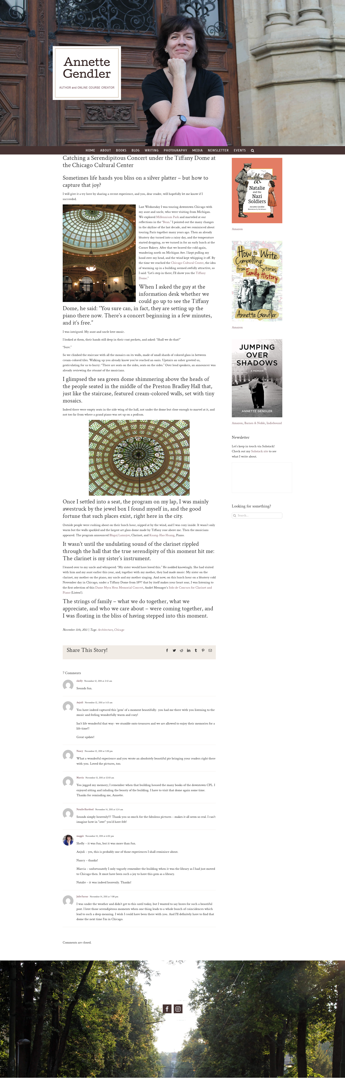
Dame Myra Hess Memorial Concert (119, 587)
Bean (166, 222)
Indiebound (274, 423)
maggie (80, 836)
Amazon (237, 229)
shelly (79, 680)
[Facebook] (167, 1008)
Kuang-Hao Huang (161, 535)
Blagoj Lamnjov (119, 535)
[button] (252, 150)
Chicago (119, 630)
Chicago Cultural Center (187, 263)
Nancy (79, 751)
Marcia (80, 777)
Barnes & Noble (254, 423)
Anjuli (79, 702)
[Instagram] (178, 1008)
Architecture (105, 630)
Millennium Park (167, 217)
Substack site (259, 451)
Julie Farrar (82, 896)
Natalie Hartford (85, 809)
